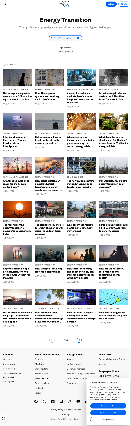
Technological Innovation (75, 177)
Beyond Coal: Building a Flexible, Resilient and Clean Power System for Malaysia (16, 273)
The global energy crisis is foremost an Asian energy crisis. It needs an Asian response (49, 229)
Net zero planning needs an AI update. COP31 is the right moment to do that (17, 96)
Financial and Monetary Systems (80, 89)
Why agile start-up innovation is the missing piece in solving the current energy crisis (80, 142)
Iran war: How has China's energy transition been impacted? (113, 184)
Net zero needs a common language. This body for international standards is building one (17, 317)
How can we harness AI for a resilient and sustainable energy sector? (111, 273)
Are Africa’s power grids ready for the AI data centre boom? (16, 184)
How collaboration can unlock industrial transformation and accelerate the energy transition (47, 186)
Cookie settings (108, 420)
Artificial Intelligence (15, 89)
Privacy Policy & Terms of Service (65, 409)
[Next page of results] (79, 340)
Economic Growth (108, 89)
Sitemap (66, 414)
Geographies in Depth (47, 309)
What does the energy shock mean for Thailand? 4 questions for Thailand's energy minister (113, 142)
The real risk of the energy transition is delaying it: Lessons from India (17, 229)
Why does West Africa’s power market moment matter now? (80, 227)
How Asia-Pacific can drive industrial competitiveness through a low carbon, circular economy (49, 317)
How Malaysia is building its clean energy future (48, 270)
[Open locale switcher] (3, 418)
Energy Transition (45, 89)
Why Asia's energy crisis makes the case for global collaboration (113, 315)
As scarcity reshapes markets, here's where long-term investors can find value (80, 98)
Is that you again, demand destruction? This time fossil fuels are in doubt (113, 96)
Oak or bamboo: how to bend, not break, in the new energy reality (48, 140)
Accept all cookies (108, 406)
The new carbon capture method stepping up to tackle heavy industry (80, 184)
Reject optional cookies (108, 413)
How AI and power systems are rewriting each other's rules (47, 96)
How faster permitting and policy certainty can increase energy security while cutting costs (80, 273)
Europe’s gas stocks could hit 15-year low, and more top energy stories (113, 227)
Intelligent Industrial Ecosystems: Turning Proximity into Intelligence (14, 142)
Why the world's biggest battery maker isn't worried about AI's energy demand (81, 317)
